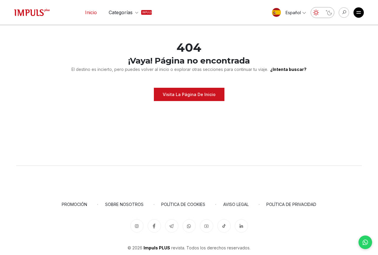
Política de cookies (183, 204)
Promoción (74, 204)
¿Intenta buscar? (288, 69)
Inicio (91, 12)
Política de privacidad (291, 204)
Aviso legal (236, 204)
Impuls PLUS (157, 247)
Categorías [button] (125, 12)
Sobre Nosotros (124, 204)
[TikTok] (224, 226)
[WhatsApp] (365, 242)
